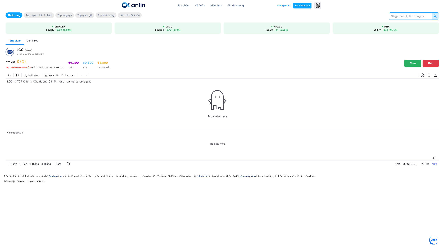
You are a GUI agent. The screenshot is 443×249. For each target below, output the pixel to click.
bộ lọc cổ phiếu (247, 176)
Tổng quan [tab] (14, 40)
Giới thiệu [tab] (32, 40)
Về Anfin (200, 5)
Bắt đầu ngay (302, 5)
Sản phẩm (183, 5)
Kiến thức (216, 5)
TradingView (55, 176)
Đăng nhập (284, 5)
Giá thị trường (235, 5)
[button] (14, 15)
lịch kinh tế (202, 176)
